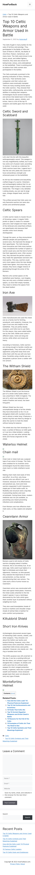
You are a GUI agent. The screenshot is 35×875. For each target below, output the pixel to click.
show (12, 693)
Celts (7, 736)
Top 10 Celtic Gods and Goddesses (15, 852)
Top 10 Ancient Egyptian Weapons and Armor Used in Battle (18, 714)
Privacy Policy (15, 864)
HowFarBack (10, 4)
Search (5, 814)
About (22, 864)
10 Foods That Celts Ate (16, 710)
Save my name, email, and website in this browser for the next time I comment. (18, 795)
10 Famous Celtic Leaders (12, 849)
